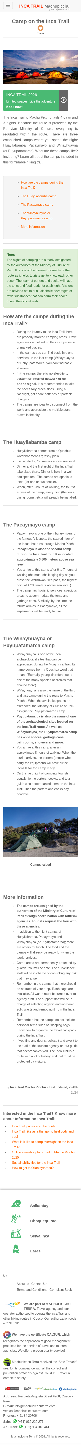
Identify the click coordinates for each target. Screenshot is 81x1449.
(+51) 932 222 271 (30, 1421)
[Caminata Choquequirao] (40, 1221)
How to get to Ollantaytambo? (33, 1168)
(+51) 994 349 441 (36, 1427)
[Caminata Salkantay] (40, 1206)
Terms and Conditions (32, 1289)
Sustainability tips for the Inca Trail (36, 1162)
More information (33, 226)
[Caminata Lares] (40, 1251)
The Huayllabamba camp (38, 196)
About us (23, 1284)
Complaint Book (60, 1289)
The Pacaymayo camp (37, 204)
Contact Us (39, 1284)
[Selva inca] (40, 1236)
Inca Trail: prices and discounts (34, 1126)
